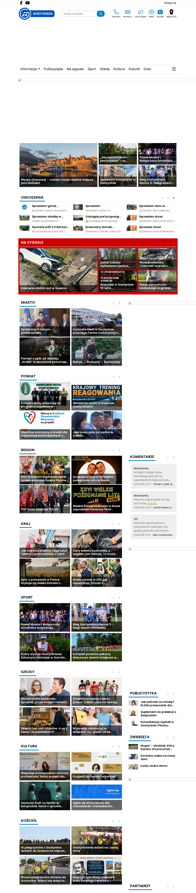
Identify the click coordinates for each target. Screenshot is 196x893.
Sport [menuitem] (92, 69)
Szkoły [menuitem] (105, 69)
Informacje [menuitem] (28, 69)
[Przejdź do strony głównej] (36, 13)
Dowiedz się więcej (161, 887)
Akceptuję (183, 887)
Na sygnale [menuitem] (75, 69)
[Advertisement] (98, 43)
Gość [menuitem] (147, 69)
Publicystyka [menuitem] (53, 69)
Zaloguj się (170, 2)
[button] (174, 69)
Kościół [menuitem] (134, 69)
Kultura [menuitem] (119, 69)
